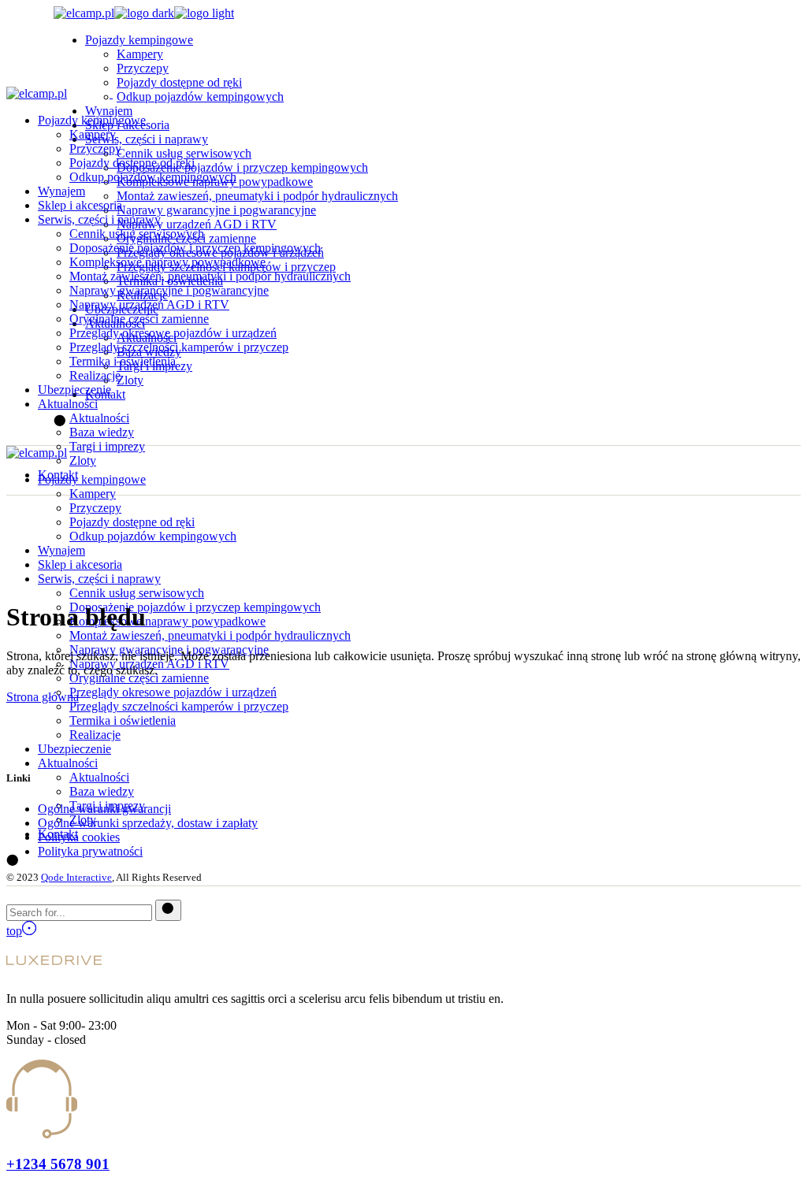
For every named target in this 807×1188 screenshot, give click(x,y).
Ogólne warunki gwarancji (104, 808)
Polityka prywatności (90, 851)
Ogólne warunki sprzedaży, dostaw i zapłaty (148, 823)
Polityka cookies (79, 837)
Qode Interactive (76, 877)
